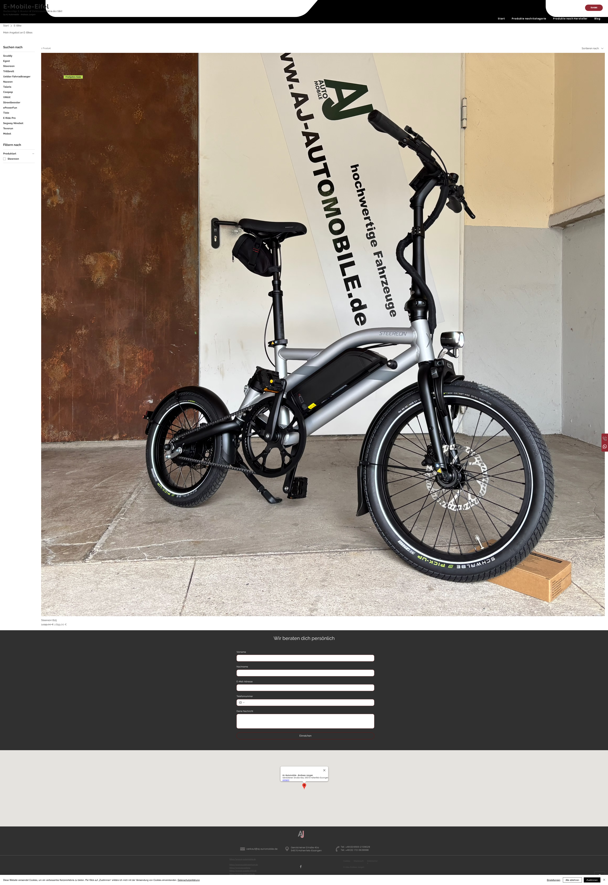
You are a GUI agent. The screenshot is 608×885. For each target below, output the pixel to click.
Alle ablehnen (572, 880)
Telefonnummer (245, 696)
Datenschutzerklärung (189, 880)
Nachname (242, 666)
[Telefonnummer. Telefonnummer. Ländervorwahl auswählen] (242, 702)
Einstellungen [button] (553, 880)
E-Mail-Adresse (245, 681)
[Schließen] (604, 879)
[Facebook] (301, 867)
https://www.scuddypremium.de (243, 864)
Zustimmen (592, 880)
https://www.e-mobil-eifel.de (242, 874)
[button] (594, 8)
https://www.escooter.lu (239, 868)
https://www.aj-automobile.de (242, 859)
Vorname (241, 652)
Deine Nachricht (245, 711)
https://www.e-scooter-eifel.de (242, 870)
